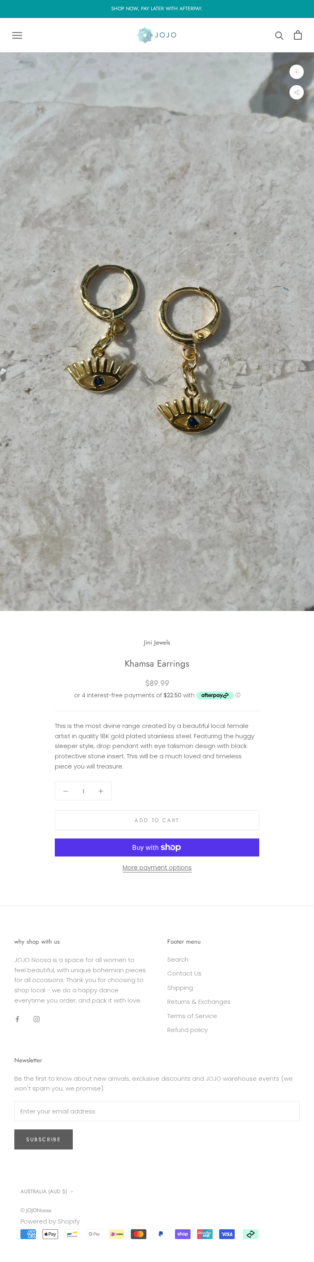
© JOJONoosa (35, 1210)
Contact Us (184, 973)
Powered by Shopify (50, 1221)
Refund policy (187, 1029)
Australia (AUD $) (43, 1191)
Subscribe (43, 1139)
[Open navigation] (17, 35)
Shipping (180, 987)
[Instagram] (37, 1019)
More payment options (157, 867)
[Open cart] (298, 35)
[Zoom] (296, 72)
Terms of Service (192, 1016)
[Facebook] (17, 1019)
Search (177, 959)
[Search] (279, 35)
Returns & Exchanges (199, 1001)
